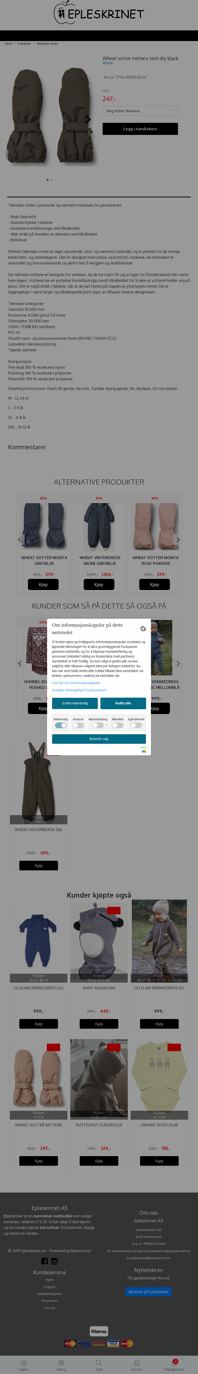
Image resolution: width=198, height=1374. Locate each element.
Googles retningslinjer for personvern (79, 690)
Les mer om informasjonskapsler (76, 683)
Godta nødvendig (75, 703)
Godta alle (123, 703)
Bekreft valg (99, 739)
